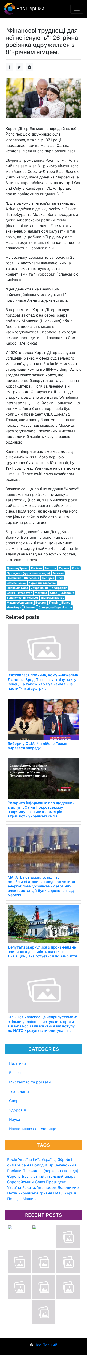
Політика (17, 1063)
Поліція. (14, 1198)
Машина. (31, 1198)
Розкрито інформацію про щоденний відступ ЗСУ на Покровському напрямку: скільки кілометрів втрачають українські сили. (41, 809)
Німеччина (14, 578)
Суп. (60, 578)
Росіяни (14, 1170)
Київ (37, 1159)
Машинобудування (20, 602)
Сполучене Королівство (55, 607)
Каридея (48, 578)
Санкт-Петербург (19, 592)
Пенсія (53, 602)
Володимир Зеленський (54, 1165)
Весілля (40, 602)
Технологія (19, 1091)
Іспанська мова (17, 588)
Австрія (50, 568)
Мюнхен (29, 607)
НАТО (58, 1193)
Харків (70, 1193)
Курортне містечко (42, 583)
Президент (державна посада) (50, 1170)
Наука (14, 1119)
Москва (58, 573)
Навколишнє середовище (32, 1128)
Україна (25, 1159)
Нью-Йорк (14, 607)
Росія (12, 1159)
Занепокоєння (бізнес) (22, 597)
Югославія (31, 578)
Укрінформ (47, 1187)
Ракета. (29, 1187)
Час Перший (29, 8)
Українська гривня (35, 1193)
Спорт (14, 1100)
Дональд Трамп (17, 568)
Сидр (54, 592)
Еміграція (67, 592)
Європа (14, 1176)
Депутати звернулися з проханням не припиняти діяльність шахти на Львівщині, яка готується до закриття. (43, 951)
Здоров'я (17, 1110)
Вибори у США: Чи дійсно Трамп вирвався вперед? (37, 745)
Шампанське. (16, 583)
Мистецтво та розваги (30, 1082)
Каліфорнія (59, 588)
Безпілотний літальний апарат (49, 1176)
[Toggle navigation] (76, 9)
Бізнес (15, 1072)
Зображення (39, 588)
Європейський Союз (26, 1182)
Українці (49, 1159)
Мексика (41, 592)
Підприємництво (52, 597)
